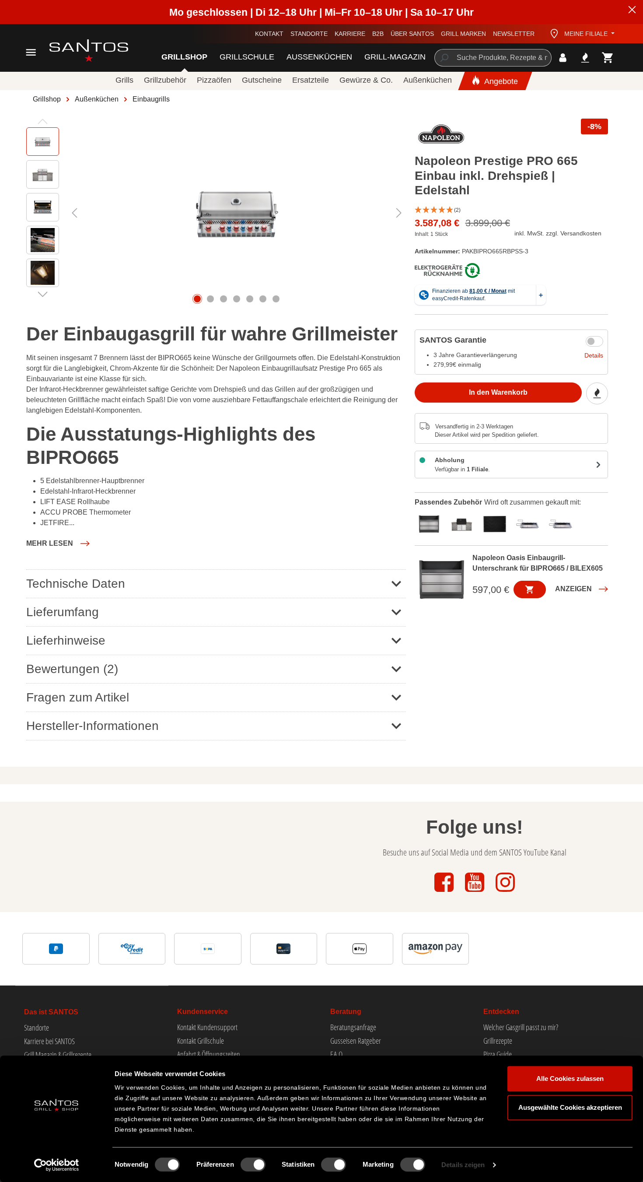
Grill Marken (463, 33)
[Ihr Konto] (563, 57)
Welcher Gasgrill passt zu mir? (520, 1027)
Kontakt (269, 33)
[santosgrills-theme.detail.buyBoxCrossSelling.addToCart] (530, 589)
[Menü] (31, 52)
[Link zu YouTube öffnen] (475, 892)
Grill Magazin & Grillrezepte (57, 1054)
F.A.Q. (337, 1054)
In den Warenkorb (498, 392)
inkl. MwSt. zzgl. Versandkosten (557, 233)
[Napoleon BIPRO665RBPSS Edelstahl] (237, 213)
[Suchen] (443, 58)
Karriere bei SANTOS (49, 1041)
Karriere (350, 33)
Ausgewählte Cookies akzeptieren (570, 1107)
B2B (378, 33)
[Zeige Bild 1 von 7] (197, 298)
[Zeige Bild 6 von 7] (262, 298)
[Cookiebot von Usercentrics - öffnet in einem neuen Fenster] (56, 1164)
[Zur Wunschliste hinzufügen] (597, 393)
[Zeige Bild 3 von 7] (223, 298)
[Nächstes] (398, 213)
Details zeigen (463, 1164)
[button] (511, 210)
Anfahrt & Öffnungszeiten (208, 1054)
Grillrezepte (497, 1040)
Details (593, 355)
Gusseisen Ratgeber (355, 1040)
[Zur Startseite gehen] (78, 50)
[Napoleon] (441, 136)
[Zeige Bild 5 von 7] (249, 298)
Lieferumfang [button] (62, 612)
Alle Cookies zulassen (570, 1078)
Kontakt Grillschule (200, 1040)
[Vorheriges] (74, 213)
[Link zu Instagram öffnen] (505, 892)
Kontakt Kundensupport (207, 1027)
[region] (216, 213)
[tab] (431, 523)
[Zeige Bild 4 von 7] (236, 298)
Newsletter (514, 33)
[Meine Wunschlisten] (585, 57)
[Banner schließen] (632, 11)
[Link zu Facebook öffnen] (445, 892)
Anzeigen (573, 589)
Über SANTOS (412, 33)
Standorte (309, 33)
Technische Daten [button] (75, 583)
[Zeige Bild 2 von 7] (210, 298)
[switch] (253, 1164)
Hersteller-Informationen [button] (92, 726)
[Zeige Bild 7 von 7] (276, 298)
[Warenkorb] (608, 57)
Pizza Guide (497, 1054)
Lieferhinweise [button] (65, 640)
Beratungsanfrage (353, 1027)
